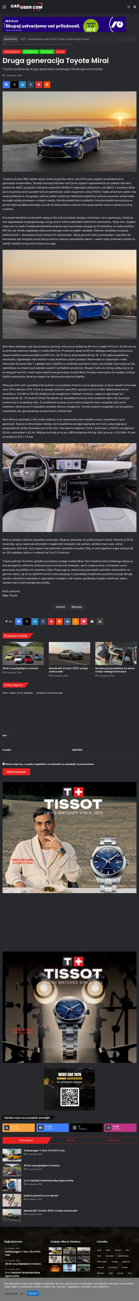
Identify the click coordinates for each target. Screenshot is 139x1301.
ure (129, 1273)
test (111, 1273)
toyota (77, 607)
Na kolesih (46, 51)
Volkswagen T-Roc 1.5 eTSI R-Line (44, 1150)
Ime (5, 735)
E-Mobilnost (30, 51)
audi (99, 1250)
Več (22, 1293)
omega (114, 1261)
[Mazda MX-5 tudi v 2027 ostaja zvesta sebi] (69, 653)
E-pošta (8, 749)
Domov (9, 44)
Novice (18, 44)
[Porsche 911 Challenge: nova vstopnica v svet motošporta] (83, 1259)
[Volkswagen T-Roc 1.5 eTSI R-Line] (12, 1155)
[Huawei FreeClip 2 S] (69, 1268)
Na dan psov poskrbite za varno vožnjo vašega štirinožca (115, 670)
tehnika (100, 1273)
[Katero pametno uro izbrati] (12, 1200)
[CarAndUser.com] (27, 6)
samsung (112, 1267)
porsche (126, 1261)
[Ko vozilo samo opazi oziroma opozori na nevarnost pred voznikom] (83, 1268)
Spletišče (77, 749)
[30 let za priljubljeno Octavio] (23, 653)
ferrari (118, 1250)
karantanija (123, 1256)
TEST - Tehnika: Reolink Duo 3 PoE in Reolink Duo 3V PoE (50, 39)
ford (99, 1256)
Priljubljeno (26, 1140)
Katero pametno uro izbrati (41, 1195)
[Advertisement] (69, 921)
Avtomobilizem (31, 44)
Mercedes (102, 1261)
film (127, 1250)
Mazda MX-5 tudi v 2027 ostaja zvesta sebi (68, 670)
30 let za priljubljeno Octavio (20, 668)
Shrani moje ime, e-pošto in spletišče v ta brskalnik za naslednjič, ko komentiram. (49, 764)
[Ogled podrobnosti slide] (64, 24)
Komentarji (113, 1140)
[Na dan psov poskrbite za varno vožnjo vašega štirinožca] (115, 653)
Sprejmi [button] (33, 1293)
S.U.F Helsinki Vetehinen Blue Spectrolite (48, 1180)
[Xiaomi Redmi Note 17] (55, 1268)
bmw (108, 1250)
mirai (61, 607)
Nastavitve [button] (11, 1293)
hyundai (109, 1256)
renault (100, 1267)
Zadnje (70, 1140)
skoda (124, 1267)
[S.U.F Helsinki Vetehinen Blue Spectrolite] (12, 1185)
